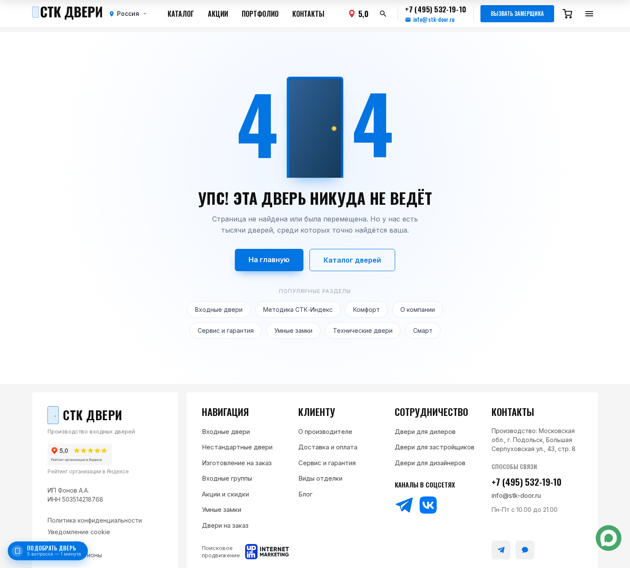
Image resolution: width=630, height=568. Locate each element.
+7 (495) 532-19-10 (526, 481)
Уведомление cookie (79, 531)
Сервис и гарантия (226, 330)
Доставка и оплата (327, 447)
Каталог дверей (352, 260)
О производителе (325, 431)
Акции (218, 14)
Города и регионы (75, 555)
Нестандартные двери (237, 447)
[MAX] (525, 550)
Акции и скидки (225, 494)
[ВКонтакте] (428, 505)
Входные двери (219, 309)
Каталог (181, 14)
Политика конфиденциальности (95, 520)
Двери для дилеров (425, 431)
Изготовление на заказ (237, 463)
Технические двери (363, 330)
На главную (269, 259)
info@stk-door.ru (433, 19)
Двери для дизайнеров (430, 463)
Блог (305, 494)
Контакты (308, 14)
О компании (417, 309)
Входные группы (227, 478)
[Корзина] (567, 13)
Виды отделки (320, 478)
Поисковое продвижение (221, 551)
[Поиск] (383, 13)
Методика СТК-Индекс (298, 309)
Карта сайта (66, 543)
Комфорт (366, 309)
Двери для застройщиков (434, 447)
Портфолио (260, 14)
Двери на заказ (225, 525)
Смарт (422, 330)
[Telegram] (404, 505)
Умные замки (293, 330)
